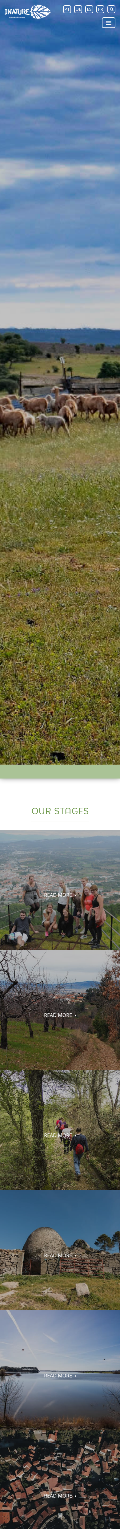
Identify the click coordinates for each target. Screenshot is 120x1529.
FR (100, 9)
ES (89, 9)
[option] (60, 382)
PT (67, 9)
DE (78, 9)
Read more (58, 895)
